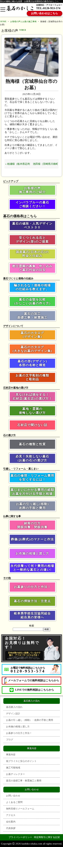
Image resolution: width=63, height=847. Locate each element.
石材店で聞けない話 (32, 425)
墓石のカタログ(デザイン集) (32, 334)
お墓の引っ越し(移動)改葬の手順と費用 (32, 505)
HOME (3, 21)
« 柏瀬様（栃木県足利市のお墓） (17, 165)
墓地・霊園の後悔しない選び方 (32, 410)
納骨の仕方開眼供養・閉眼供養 (32, 525)
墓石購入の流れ (14, 707)
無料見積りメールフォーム (20, 808)
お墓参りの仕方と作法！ (32, 586)
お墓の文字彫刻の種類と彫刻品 (32, 377)
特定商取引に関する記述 (47, 837)
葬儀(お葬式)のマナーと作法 (32, 539)
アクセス (10, 815)
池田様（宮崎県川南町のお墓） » (45, 165)
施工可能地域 (13, 767)
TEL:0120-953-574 (48, 8)
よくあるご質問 (14, 802)
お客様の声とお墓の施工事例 (23, 21)
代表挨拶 (10, 828)
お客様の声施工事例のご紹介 (32, 190)
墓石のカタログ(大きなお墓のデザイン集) (32, 348)
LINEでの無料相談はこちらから (34, 689)
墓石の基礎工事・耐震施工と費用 (23, 780)
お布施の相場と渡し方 (32, 553)
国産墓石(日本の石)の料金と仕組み (32, 253)
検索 (31, 625)
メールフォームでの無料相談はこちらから (33, 680)
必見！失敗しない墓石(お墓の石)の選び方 (32, 458)
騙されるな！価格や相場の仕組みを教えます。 (32, 287)
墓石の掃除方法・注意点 (32, 601)
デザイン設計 (13, 713)
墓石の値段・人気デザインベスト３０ (32, 225)
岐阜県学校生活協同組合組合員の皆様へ (32, 615)
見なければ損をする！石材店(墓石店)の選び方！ (32, 396)
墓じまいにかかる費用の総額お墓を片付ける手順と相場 (32, 491)
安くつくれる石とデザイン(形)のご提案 (32, 239)
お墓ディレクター (15, 774)
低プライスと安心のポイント (21, 761)
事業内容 (10, 754)
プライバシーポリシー (20, 837)
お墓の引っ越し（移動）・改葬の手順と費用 (29, 720)
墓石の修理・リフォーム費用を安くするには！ (32, 477)
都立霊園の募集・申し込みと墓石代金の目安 (32, 268)
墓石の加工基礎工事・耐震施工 (32, 315)
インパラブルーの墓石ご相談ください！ (32, 204)
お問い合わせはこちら (44, 13)
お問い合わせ (13, 795)
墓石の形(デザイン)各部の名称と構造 (32, 363)
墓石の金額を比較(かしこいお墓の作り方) (32, 301)
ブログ (9, 739)
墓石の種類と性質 (32, 444)
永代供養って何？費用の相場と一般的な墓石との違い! (32, 567)
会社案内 (10, 821)
